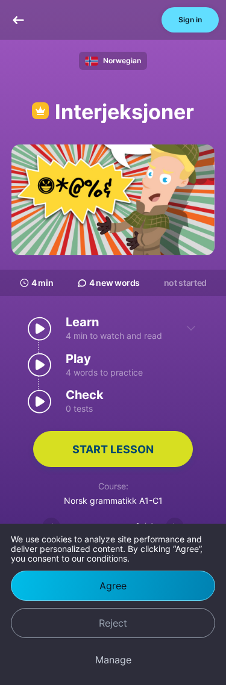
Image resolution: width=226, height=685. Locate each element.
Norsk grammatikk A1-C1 (113, 500)
